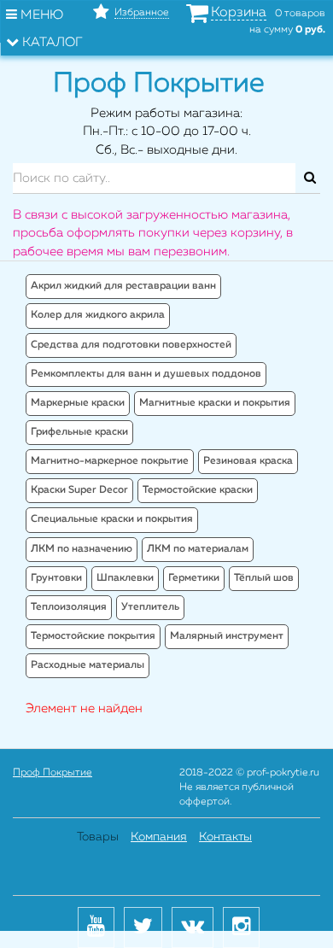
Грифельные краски (79, 432)
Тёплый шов (264, 578)
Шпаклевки (125, 578)
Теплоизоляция (69, 607)
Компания (159, 837)
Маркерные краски (78, 403)
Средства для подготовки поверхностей (131, 345)
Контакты (225, 837)
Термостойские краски (198, 490)
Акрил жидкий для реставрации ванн (123, 286)
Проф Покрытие (52, 773)
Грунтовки (56, 578)
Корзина (238, 13)
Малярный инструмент (226, 636)
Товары (98, 837)
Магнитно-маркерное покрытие (110, 461)
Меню (40, 15)
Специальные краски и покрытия (112, 519)
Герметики (193, 578)
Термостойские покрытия (93, 636)
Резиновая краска (248, 461)
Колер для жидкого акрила (98, 315)
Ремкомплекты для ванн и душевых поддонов (146, 374)
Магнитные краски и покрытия (214, 403)
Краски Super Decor (79, 490)
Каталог (51, 42)
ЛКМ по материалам (197, 549)
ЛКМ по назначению (81, 549)
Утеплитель (150, 607)
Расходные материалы (87, 665)
